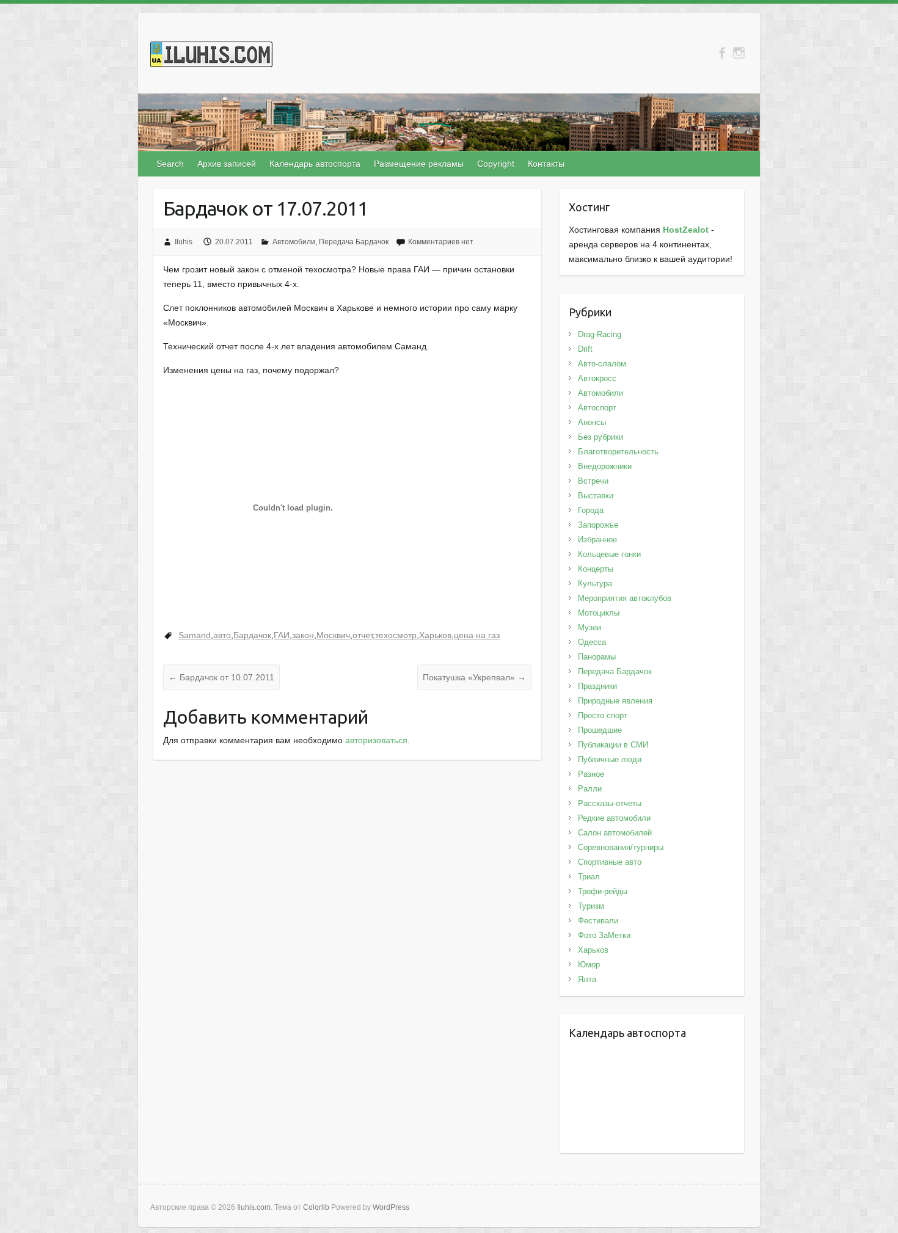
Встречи (593, 481)
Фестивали (598, 920)
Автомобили (293, 242)
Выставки (595, 495)
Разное (591, 774)
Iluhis (183, 242)
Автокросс (597, 378)
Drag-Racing (599, 334)
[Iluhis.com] (211, 57)
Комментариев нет (440, 242)
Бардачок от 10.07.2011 (221, 677)
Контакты (546, 164)
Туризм (591, 906)
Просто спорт (602, 715)
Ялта (587, 979)
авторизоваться (376, 740)
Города (591, 510)
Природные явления (615, 700)
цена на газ (477, 635)
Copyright (495, 164)
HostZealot (686, 230)
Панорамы (597, 656)
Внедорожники (605, 466)
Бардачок (252, 635)
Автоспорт (597, 407)
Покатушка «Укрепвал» (474, 677)
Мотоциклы (598, 612)
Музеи (589, 627)
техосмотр (396, 635)
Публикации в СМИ (613, 744)
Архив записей (226, 164)
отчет (362, 635)
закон (303, 635)
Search (170, 164)
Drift (585, 349)
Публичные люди (609, 759)
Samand (194, 635)
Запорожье (598, 524)
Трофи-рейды (602, 891)
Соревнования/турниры (620, 847)
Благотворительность (618, 451)
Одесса (592, 642)
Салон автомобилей (615, 832)
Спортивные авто (609, 862)
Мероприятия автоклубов (624, 598)
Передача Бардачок (354, 242)
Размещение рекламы (419, 164)
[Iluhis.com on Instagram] (739, 52)
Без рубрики (600, 437)
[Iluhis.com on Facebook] (722, 52)
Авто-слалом (602, 363)
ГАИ (282, 635)
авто (222, 635)
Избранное (597, 539)
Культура (595, 583)
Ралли (590, 788)
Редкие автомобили (614, 818)
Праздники (597, 686)
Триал (589, 876)
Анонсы (592, 422)
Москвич (333, 635)
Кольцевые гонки (609, 554)
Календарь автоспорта (314, 164)
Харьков (435, 635)
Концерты (595, 568)
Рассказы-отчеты (609, 803)
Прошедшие (600, 730)
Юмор (589, 964)
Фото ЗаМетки (604, 935)
